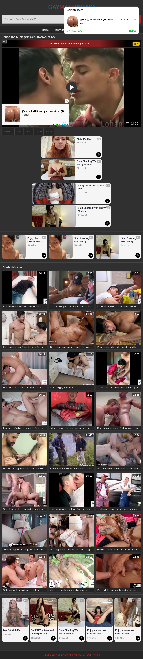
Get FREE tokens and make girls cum (68, 43)
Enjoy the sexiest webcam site (92, 187)
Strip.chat (81, 143)
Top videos (60, 29)
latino (39, 131)
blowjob (7, 131)
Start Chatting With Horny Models (87, 163)
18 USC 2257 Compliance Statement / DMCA (66, 654)
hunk (28, 131)
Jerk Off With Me (11, 630)
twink (49, 131)
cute (18, 131)
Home (45, 29)
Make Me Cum (84, 139)
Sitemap (96, 654)
